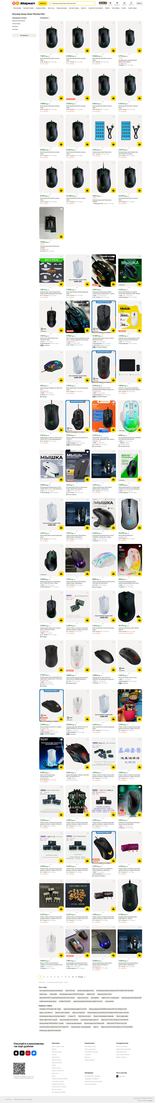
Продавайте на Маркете (92, 1078)
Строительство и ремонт (59, 1086)
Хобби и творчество (58, 1070)
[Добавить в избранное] (61, 23)
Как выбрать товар (90, 1046)
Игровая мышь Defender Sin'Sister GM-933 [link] (51, 388)
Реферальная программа (123, 1049)
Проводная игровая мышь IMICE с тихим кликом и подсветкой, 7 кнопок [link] (103, 292)
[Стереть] (93, 3)
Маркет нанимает (121, 1057)
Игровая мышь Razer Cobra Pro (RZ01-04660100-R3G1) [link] (103, 339)
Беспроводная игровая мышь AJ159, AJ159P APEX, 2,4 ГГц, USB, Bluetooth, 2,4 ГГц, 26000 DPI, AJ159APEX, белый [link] (51, 488)
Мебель (54, 1049)
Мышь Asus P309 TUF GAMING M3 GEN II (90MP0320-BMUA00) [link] (102, 869)
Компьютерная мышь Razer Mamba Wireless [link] (128, 628)
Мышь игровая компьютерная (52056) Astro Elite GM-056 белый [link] (103, 582)
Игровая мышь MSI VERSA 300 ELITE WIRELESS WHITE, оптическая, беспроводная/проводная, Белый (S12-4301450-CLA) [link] (77, 727)
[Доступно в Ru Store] (33, 1055)
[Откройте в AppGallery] (27, 1055)
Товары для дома (57, 1062)
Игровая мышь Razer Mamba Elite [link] (101, 152)
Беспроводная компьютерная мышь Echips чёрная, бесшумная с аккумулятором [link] (76, 488)
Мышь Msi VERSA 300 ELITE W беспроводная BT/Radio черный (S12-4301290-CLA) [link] (103, 388)
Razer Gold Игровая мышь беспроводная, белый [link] (47, 775)
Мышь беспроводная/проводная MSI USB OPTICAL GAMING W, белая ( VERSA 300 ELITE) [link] (77, 678)
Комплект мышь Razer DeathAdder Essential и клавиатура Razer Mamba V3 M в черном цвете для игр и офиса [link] (129, 388)
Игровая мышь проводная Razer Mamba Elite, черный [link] (127, 61)
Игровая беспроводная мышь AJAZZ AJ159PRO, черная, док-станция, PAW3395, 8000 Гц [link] (103, 536)
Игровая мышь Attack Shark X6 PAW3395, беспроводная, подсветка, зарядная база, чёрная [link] (103, 678)
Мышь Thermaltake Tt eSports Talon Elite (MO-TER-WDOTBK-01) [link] (77, 775)
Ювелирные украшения (59, 1092)
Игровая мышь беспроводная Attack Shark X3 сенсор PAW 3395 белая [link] (129, 339)
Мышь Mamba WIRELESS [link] (125, 535)
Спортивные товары (58, 1081)
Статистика (8, 1099)
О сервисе (88, 1054)
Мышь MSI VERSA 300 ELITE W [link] (127, 677)
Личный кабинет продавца (92, 1076)
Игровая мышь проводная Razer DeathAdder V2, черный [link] (127, 917)
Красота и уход (56, 1068)
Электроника (55, 1057)
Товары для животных (58, 1084)
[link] (51, 990)
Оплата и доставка (90, 1049)
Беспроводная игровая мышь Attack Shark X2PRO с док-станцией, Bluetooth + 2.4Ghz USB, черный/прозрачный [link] (77, 963)
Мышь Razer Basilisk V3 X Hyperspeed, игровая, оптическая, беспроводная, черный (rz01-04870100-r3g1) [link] (129, 488)
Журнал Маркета (90, 1060)
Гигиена (54, 1054)
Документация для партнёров (93, 1081)
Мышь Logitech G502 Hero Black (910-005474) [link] (77, 438)
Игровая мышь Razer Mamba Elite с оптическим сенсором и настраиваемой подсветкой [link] (128, 153)
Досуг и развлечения (58, 1046)
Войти (139, 3)
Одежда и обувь (56, 1060)
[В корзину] (61, 50)
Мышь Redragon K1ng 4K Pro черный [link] (50, 727)
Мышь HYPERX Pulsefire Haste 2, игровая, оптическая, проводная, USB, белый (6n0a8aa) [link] (51, 963)
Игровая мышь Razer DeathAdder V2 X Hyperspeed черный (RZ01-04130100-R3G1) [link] (51, 678)
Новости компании (121, 1046)
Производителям (121, 1052)
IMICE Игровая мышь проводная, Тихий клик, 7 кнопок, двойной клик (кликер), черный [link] (77, 339)
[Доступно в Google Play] (22, 1055)
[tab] (17, 8)
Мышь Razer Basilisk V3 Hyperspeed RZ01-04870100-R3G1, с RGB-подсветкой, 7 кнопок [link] (50, 582)
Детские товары (56, 1089)
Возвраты (87, 1057)
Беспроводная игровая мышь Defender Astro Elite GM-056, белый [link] (129, 438)
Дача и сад (55, 1073)
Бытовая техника (57, 1052)
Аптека (54, 1065)
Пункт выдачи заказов (122, 1054)
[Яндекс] (150, 1100)
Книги (53, 1076)
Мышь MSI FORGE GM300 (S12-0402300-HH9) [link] (49, 339)
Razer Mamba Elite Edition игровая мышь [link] (49, 59)
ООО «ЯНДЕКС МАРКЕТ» (145, 1098)
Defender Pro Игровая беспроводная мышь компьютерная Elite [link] (129, 823)
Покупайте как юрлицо (91, 1052)
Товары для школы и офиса (60, 1078)
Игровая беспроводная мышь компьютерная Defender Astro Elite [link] (128, 582)
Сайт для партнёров (90, 1084)
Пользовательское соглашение (23, 1099)
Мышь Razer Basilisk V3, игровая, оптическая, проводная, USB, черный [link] (129, 292)
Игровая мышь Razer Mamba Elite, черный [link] (102, 200)
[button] (44, 17)
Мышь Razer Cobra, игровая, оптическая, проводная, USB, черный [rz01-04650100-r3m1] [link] (103, 438)
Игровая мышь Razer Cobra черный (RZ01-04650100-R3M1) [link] (50, 628)
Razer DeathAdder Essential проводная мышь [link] (77, 292)
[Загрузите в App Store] (16, 1055)
